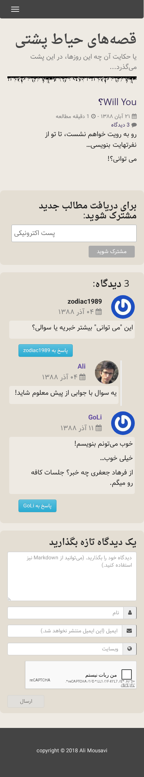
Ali (82, 366)
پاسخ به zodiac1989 (45, 350)
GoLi (95, 417)
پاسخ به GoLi (37, 505)
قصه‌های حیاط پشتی (76, 40)
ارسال (26, 701)
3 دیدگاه (120, 125)
